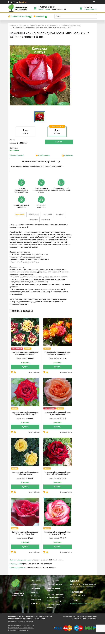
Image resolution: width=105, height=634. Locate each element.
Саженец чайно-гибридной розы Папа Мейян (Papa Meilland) (57, 473)
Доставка (47, 214)
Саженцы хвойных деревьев (55, 606)
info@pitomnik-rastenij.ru (81, 603)
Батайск (22, 2)
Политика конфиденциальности (21, 625)
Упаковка (33, 219)
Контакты (35, 603)
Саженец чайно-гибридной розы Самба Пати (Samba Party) (57, 353)
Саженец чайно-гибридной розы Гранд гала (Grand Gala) (25, 533)
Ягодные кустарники (56, 601)
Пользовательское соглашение (21, 628)
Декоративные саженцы (53, 590)
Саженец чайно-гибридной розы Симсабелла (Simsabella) (25, 353)
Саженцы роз (16, 564)
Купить (59, 142)
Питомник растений (16, 621)
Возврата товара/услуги (18, 630)
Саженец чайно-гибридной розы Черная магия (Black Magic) (25, 413)
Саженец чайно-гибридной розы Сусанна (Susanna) (57, 413)
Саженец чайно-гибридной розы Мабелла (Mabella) (25, 473)
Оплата (59, 214)
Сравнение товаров (20, 16)
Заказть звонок (44, 9)
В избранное (44, 155)
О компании (36, 581)
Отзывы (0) (34, 214)
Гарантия (45, 219)
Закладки (41, 16)
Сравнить (68, 155)
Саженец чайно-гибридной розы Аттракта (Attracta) (57, 533)
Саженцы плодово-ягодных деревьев (55, 596)
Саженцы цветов (17, 567)
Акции (34, 592)
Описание (20, 214)
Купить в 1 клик (16, 155)
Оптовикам (36, 599)
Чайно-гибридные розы (20, 560)
